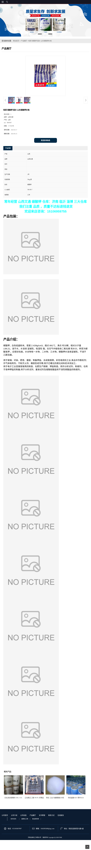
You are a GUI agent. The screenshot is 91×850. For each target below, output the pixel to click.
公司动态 (23, 815)
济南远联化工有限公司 (34, 837)
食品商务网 (35, 819)
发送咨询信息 (45, 140)
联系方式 (51, 815)
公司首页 (5, 815)
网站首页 (16, 41)
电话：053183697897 (15, 828)
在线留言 (61, 815)
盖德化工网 (24, 819)
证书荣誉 (42, 815)
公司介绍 (14, 815)
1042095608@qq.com (47, 828)
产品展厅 (24, 41)
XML (60, 837)
